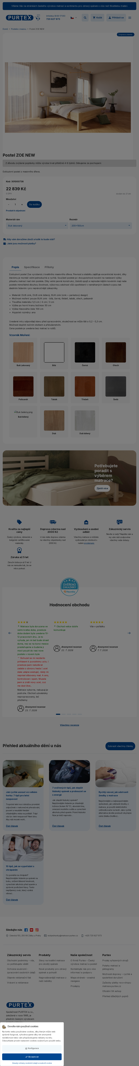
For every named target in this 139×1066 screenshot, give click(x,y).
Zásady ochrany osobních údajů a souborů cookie (32, 1063)
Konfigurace (32, 1048)
